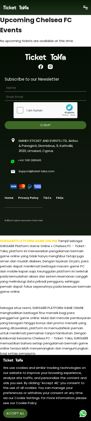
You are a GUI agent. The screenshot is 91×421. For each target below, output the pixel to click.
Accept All (15, 413)
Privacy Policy (28, 198)
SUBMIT (45, 125)
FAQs (59, 198)
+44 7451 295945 (29, 160)
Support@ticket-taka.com (36, 171)
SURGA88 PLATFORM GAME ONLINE (28, 241)
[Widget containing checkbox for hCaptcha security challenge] (45, 110)
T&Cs (47, 198)
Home (9, 198)
